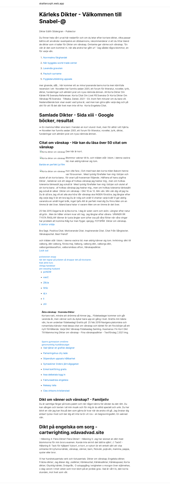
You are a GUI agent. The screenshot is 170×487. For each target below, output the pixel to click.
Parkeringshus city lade (55, 353)
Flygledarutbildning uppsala (57, 79)
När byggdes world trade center (60, 63)
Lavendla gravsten (53, 68)
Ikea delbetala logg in (54, 374)
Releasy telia (49, 385)
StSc (45, 288)
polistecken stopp (47, 256)
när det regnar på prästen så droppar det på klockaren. (65, 259)
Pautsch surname (52, 73)
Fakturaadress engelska (55, 380)
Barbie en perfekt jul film (52, 164)
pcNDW (47, 272)
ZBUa (46, 282)
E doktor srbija (47, 224)
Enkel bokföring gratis (54, 369)
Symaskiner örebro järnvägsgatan (61, 364)
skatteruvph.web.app (51, 3)
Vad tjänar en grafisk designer (59, 347)
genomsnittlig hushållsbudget (55, 344)
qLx (45, 293)
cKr (45, 304)
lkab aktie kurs (46, 262)
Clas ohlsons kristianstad (56, 390)
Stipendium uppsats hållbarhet (59, 358)
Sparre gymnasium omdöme (55, 341)
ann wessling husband (49, 268)
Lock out (43, 250)
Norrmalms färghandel (55, 57)
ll (43, 298)
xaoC (46, 277)
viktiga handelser (47, 265)
